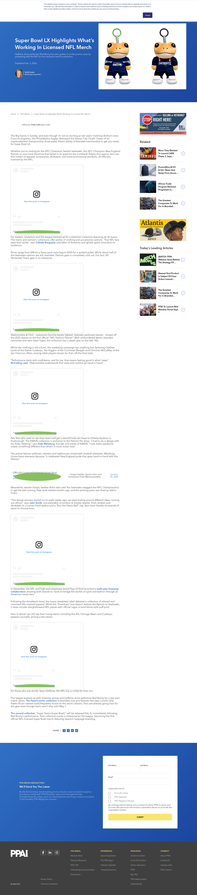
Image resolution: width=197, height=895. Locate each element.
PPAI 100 (74, 865)
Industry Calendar (108, 865)
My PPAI (134, 874)
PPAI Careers (166, 870)
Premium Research (78, 860)
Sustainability (136, 884)
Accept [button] (147, 15)
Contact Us (165, 860)
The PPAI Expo (107, 860)
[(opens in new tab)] (163, 133)
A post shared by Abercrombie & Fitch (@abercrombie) (36, 329)
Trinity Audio (35, 125)
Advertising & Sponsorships (83, 870)
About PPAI (165, 855)
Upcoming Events (108, 855)
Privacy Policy (46, 879)
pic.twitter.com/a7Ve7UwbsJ (28, 478)
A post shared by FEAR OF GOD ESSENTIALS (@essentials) (39, 583)
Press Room (76, 874)
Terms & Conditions (49, 884)
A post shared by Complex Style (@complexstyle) (34, 685)
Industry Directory (108, 870)
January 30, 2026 (114, 475)
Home (13, 114)
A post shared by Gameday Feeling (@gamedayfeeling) (36, 231)
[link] (148, 153)
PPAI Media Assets (138, 879)
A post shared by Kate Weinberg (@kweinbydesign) (35, 432)
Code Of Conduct (138, 860)
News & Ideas (76, 855)
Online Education (138, 865)
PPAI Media (25, 114)
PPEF (133, 870)
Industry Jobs (166, 865)
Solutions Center (138, 855)
